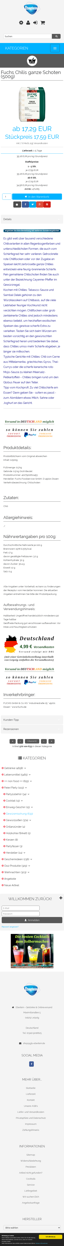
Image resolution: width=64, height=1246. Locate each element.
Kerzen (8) (12, 839)
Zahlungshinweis (30, 1130)
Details (7, 219)
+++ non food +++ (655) (17, 781)
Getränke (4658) (14, 768)
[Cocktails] (32, 951)
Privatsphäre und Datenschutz (31, 1118)
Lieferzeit (30, 1094)
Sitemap (30, 1155)
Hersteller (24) (14, 852)
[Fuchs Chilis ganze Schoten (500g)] (32, 104)
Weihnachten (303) (15, 872)
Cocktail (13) (13, 800)
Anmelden (33, 920)
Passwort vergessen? (10, 927)
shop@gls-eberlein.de (34, 1043)
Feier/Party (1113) (14, 787)
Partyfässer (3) (14, 846)
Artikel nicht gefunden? (30, 1172)
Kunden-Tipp (11, 719)
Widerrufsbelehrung (30, 1161)
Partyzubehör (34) (16, 794)
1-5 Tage (37, 150)
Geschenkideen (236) (17, 859)
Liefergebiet (30, 1190)
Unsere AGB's (31, 1106)
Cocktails (30, 1178)
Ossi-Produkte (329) (16, 865)
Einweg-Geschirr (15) (18, 807)
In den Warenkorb (38, 196)
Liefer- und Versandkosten (30, 1112)
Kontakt (31, 1100)
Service (31, 1184)
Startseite (30, 1088)
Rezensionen (11, 729)
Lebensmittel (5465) (16, 774)
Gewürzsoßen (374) (17, 820)
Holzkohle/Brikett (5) (18, 833)
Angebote (10, 878)
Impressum (31, 1124)
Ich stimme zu (50, 1237)
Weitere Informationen (41, 1243)
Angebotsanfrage (31, 1202)
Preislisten (31, 1167)
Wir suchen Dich (31, 1196)
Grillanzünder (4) (15, 826)
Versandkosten (41, 143)
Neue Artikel (11, 885)
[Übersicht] (32, 741)
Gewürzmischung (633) (19, 813)
